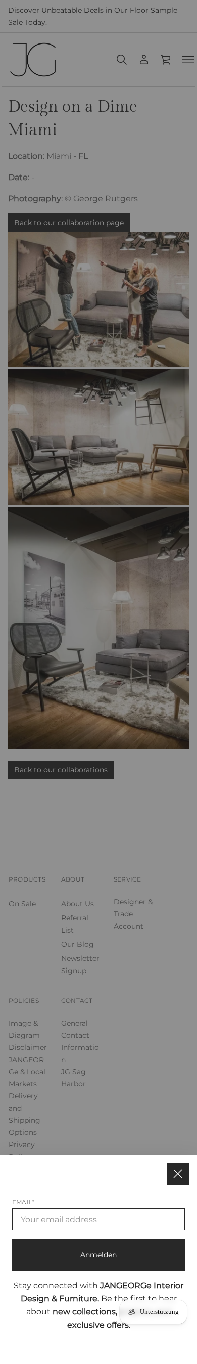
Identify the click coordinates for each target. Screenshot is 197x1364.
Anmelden (98, 1254)
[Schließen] (178, 1174)
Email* (23, 1202)
